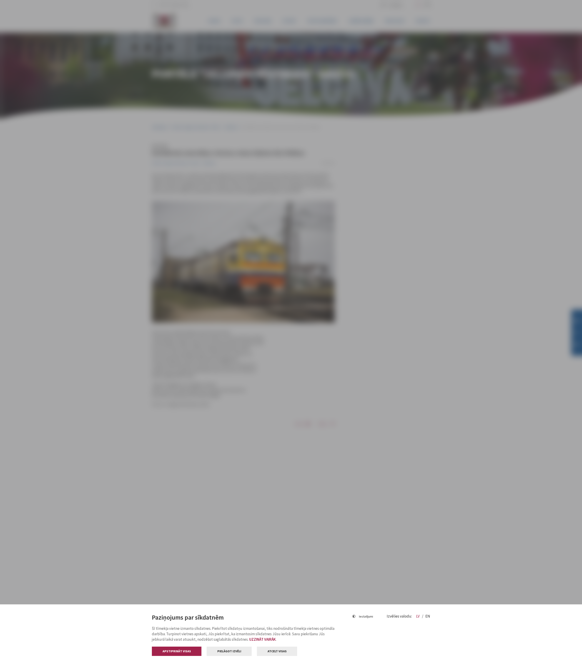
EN (427, 616)
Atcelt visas (277, 651)
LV (418, 616)
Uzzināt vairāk (262, 639)
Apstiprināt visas (177, 651)
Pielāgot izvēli (229, 651)
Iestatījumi (366, 616)
